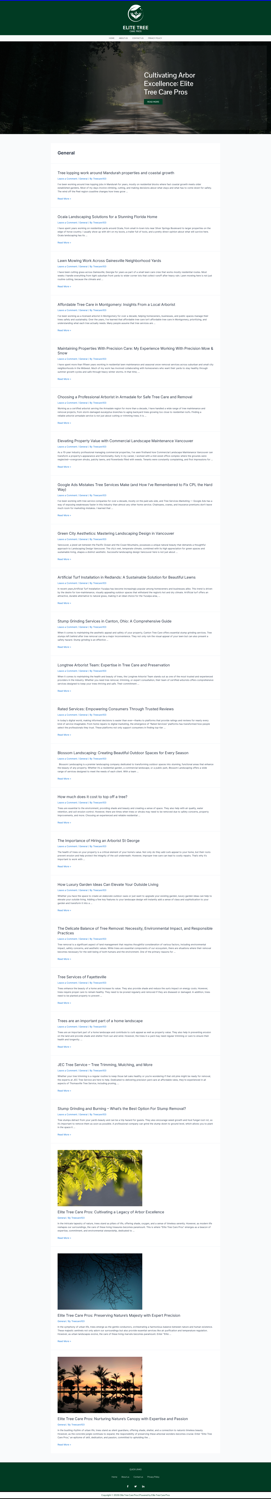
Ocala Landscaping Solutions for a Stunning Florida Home (107, 217)
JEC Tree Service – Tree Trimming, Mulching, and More (105, 1064)
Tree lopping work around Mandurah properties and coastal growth (116, 173)
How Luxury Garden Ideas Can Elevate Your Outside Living (108, 884)
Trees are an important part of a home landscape (100, 1021)
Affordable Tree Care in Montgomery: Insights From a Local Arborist (116, 304)
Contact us (138, 38)
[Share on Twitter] (135, 1486)
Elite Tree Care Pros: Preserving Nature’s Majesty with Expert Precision (119, 1315)
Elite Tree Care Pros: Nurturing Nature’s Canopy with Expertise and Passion (123, 1419)
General (83, 178)
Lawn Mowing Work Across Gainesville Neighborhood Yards (109, 260)
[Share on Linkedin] (143, 1486)
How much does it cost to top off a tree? (92, 797)
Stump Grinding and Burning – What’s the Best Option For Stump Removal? (122, 1108)
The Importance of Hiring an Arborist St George (99, 840)
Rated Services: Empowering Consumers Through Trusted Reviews (116, 709)
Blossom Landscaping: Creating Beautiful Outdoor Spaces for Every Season (123, 753)
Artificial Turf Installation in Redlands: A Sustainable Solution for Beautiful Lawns (127, 577)
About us (123, 38)
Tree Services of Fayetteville (82, 977)
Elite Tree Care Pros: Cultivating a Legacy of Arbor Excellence (111, 1212)
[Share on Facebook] (128, 1486)
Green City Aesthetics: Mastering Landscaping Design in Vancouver (116, 533)
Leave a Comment (67, 178)
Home (111, 38)
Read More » (64, 198)
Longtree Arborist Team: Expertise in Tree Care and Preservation (114, 665)
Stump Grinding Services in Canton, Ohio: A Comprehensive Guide (114, 621)
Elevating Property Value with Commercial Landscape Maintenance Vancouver (125, 441)
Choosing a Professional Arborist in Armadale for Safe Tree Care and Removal (125, 397)
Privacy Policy (155, 38)
